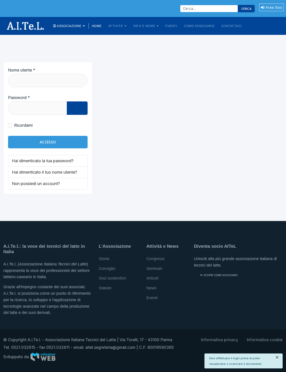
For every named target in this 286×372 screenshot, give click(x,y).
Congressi (155, 258)
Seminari (154, 268)
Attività (115, 26)
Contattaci (231, 26)
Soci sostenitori (112, 278)
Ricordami (23, 125)
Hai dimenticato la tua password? (43, 160)
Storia (104, 258)
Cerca (246, 8)
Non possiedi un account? (36, 183)
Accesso (48, 142)
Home (97, 26)
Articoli (152, 278)
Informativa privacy (219, 339)
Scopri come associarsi (220, 275)
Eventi (171, 26)
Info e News (144, 26)
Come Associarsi (199, 26)
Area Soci (273, 7)
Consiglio (107, 268)
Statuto (105, 288)
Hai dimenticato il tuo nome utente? (44, 172)
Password (19, 97)
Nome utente (21, 70)
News (151, 288)
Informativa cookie (265, 339)
